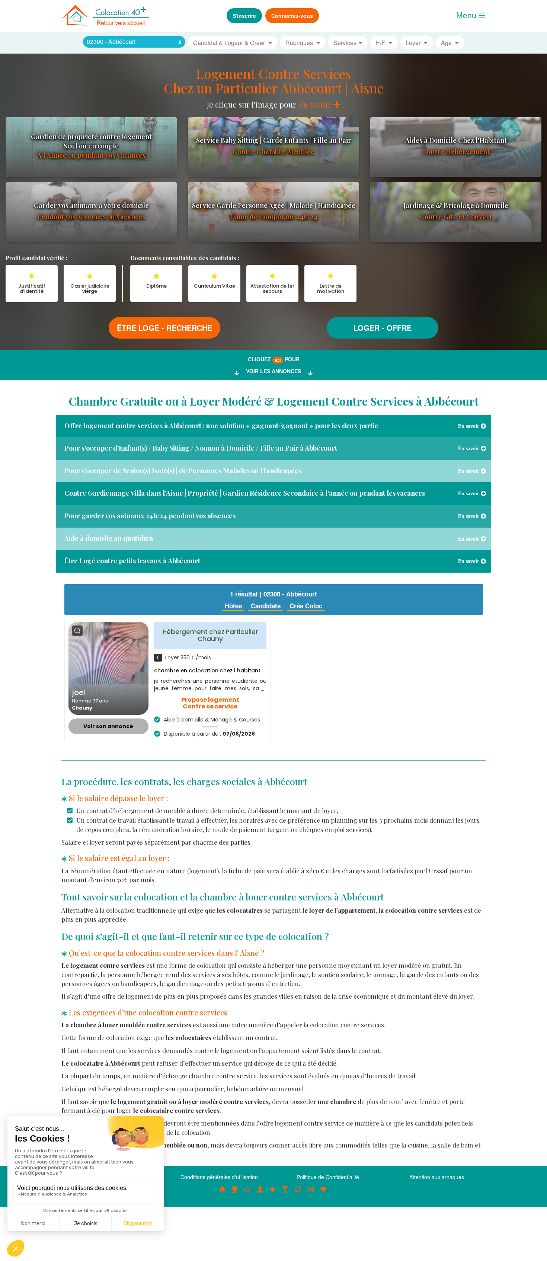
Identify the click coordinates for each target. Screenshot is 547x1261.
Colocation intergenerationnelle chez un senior (310, 1193)
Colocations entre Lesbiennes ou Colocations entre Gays (285, 1193)
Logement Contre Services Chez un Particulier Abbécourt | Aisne (274, 81)
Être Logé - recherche (164, 327)
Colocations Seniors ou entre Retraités (272, 1193)
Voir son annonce (108, 726)
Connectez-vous (292, 15)
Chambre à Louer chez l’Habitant (247, 1193)
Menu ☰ (471, 14)
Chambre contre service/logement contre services (298, 1193)
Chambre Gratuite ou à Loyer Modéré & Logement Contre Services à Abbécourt (274, 401)
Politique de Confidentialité (328, 1177)
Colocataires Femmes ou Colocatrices (260, 1193)
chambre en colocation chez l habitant (207, 670)
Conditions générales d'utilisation (219, 1177)
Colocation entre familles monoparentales (323, 1193)
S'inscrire (244, 15)
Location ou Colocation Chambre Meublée (235, 1193)
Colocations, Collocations (222, 1193)
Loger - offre (383, 327)
